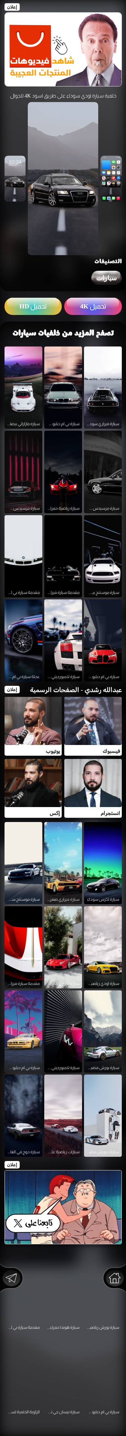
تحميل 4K (93, 306)
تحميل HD (33, 306)
